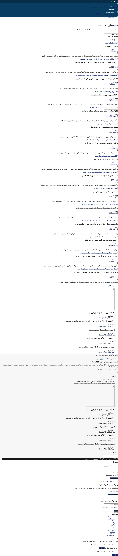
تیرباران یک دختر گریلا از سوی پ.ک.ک (102, 330)
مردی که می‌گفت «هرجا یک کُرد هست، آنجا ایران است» (96, 347)
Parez (112, 50)
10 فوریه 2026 (113, 100)
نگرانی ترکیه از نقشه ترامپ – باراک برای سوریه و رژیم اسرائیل (97, 208)
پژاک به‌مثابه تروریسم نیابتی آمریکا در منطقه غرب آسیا (100, 111)
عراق (113, 522)
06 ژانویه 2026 (113, 164)
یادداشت (112, 532)
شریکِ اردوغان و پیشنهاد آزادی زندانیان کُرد (104, 127)
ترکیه (113, 524)
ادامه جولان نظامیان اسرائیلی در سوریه (105, 192)
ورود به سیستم (113, 497)
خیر (100, 548)
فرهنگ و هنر (111, 530)
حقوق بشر (112, 528)
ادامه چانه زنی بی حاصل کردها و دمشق (105, 159)
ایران (113, 520)
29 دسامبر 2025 (113, 245)
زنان (113, 527)
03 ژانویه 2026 (113, 229)
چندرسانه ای (111, 535)
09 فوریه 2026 (113, 116)
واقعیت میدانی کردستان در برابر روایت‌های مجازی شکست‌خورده (96, 224)
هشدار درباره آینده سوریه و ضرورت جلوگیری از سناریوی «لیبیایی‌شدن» (94, 79)
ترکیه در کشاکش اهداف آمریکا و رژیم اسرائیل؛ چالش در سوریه (97, 256)
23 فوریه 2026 (113, 67)
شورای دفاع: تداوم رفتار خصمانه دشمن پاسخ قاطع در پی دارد (97, 176)
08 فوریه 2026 (113, 132)
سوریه (113, 525)
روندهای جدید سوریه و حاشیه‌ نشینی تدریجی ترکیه (101, 240)
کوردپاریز (95, 459)
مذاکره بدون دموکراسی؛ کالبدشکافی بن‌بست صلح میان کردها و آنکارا (95, 272)
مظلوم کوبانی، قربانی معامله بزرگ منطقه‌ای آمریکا (101, 143)
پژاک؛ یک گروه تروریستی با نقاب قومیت (104, 95)
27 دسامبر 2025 (113, 277)
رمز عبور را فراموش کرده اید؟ (109, 481)
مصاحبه (112, 92)
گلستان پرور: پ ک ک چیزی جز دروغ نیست (100, 313)
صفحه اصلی (111, 17)
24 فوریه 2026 (113, 51)
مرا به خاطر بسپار (111, 475)
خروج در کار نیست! (111, 46)
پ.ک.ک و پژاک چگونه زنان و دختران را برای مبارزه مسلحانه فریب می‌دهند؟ (90, 321)
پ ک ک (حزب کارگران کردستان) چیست (101, 338)
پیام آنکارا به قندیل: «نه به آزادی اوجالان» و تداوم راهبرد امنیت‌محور (96, 62)
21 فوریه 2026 (113, 84)
